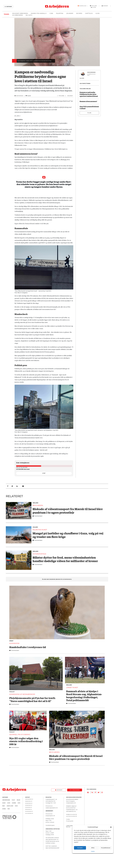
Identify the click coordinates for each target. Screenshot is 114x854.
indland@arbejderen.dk (28, 803)
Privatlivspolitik (69, 821)
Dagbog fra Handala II (39, 13)
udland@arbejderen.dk (28, 805)
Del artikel (69, 95)
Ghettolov (89, 13)
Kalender (14, 802)
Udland (35, 527)
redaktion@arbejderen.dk (29, 799)
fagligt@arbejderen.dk (28, 801)
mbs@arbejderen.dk (71, 802)
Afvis (92, 847)
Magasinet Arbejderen (20, 13)
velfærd (79, 13)
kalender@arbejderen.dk (29, 811)
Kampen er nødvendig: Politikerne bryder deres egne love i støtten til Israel (89, 94)
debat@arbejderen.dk (28, 809)
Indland (35, 503)
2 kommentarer (71, 703)
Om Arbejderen (17, 15)
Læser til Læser (10, 805)
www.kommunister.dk (71, 816)
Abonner (59, 790)
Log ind (94, 7)
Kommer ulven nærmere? (88, 101)
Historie (4, 808)
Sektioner (9, 6)
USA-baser (69, 13)
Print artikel (61, 95)
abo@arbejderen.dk (50, 815)
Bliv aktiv (29, 15)
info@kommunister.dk (71, 814)
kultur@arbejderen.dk (28, 807)
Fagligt (12, 691)
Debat (11, 641)
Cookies (93, 851)
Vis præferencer (105, 847)
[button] (111, 827)
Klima (97, 13)
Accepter (80, 847)
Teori (9, 808)
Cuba (51, 13)
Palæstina (59, 13)
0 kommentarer (19, 95)
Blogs (19, 802)
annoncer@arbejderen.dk (29, 813)
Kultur (8, 802)
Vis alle (89, 112)
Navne (16, 805)
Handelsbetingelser (50, 825)
